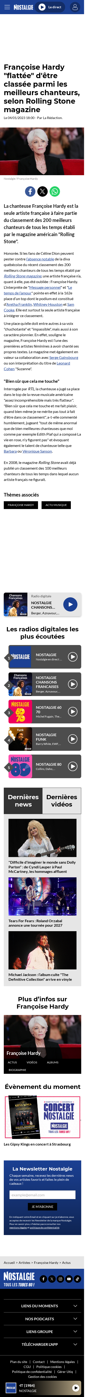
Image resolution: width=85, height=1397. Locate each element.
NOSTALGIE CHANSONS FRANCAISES (42, 604)
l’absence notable (40, 259)
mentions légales (18, 1227)
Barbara (10, 451)
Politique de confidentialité (32, 1372)
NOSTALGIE (46, 654)
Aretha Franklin (19, 304)
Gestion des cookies (42, 1377)
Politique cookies (49, 1367)
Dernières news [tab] (23, 800)
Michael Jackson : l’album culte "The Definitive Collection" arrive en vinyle (40, 976)
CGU (27, 1367)
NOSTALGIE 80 (48, 764)
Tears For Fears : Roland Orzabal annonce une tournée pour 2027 (35, 922)
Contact (39, 1362)
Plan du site (18, 1362)
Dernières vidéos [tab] (61, 800)
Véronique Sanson (37, 451)
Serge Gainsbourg (63, 357)
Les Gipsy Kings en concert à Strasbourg (37, 1144)
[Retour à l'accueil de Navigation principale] (23, 7)
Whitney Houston (48, 304)
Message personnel (45, 287)
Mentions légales (62, 1362)
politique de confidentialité (44, 1227)
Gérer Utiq (65, 1372)
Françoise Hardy (24, 1053)
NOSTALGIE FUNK (46, 736)
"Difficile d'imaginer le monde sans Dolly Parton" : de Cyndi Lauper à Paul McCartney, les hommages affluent (42, 866)
